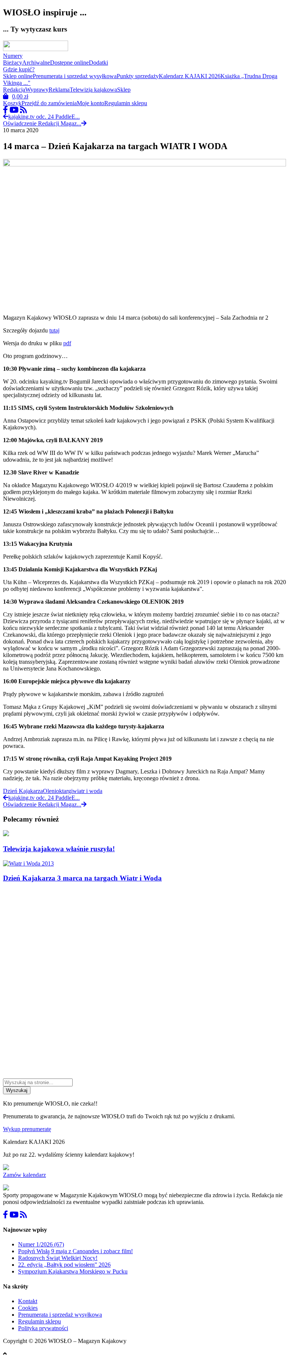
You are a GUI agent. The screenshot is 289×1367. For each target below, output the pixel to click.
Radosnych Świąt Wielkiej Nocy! (57, 1258)
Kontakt (27, 1301)
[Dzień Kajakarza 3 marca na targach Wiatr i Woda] (28, 863)
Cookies (28, 1308)
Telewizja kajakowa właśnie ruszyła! (59, 849)
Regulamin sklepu (125, 103)
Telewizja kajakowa (93, 89)
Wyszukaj (16, 1090)
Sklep (124, 89)
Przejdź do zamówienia (49, 103)
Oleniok (52, 791)
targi (67, 791)
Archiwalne (36, 62)
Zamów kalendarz (24, 1175)
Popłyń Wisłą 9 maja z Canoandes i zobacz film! (75, 1251)
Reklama (59, 89)
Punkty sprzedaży (138, 76)
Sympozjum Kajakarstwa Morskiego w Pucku (73, 1271)
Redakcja (14, 89)
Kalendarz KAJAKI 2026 (190, 76)
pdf (67, 343)
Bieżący (12, 62)
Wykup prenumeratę (27, 1129)
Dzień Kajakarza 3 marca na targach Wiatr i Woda (82, 878)
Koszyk (12, 103)
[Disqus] (144, 983)
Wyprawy (37, 89)
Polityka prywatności (43, 1328)
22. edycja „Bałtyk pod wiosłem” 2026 (64, 1264)
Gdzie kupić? (19, 69)
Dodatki (98, 62)
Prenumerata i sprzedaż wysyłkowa (75, 76)
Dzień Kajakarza (23, 791)
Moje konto (90, 103)
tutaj (54, 330)
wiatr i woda (87, 791)
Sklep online (18, 76)
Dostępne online (69, 62)
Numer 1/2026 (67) (41, 1244)
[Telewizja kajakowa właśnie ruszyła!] (6, 834)
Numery (13, 56)
